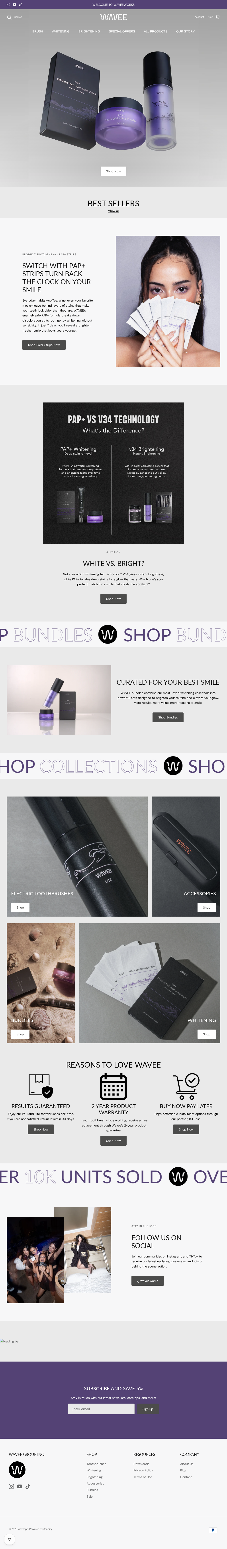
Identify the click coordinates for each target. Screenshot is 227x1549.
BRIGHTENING (89, 31)
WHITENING (61, 31)
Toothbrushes (96, 1464)
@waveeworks (147, 1281)
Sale (90, 1497)
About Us (186, 1464)
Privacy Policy (143, 1470)
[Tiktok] (20, 4)
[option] (113, 98)
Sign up (148, 1409)
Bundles (92, 1490)
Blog (183, 1470)
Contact (186, 1477)
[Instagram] (8, 4)
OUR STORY (185, 31)
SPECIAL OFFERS (122, 31)
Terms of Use (142, 1477)
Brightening (95, 1477)
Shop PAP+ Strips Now (44, 345)
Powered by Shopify (40, 1529)
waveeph (23, 1529)
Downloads (141, 1464)
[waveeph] (113, 17)
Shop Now (113, 171)
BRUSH (37, 31)
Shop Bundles (168, 717)
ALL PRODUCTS (155, 31)
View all (113, 211)
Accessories (95, 1483)
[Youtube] (14, 4)
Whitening (94, 1470)
